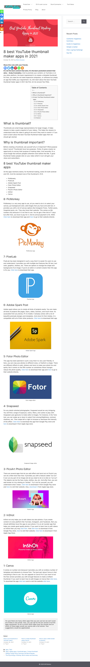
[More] (22, 68)
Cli (22, 370)
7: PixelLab (39, 103)
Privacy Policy (27, 9)
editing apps (13, 651)
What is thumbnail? (39, 93)
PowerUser (26, 4)
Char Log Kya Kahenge (75, 50)
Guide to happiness (73, 44)
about (43, 9)
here (31, 217)
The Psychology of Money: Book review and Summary (22, 655)
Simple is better (72, 47)
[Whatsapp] (18, 68)
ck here (25, 370)
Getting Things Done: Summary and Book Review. (20, 653)
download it (33, 487)
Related (38, 118)
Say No (69, 53)
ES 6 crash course (41, 4)
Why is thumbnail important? (42, 95)
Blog (36, 9)
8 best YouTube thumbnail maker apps (43, 98)
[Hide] (0, 32)
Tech (10, 649)
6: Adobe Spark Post (42, 105)
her (49, 370)
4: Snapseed (40, 109)
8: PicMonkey (40, 101)
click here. (24, 528)
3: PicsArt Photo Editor (42, 111)
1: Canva (38, 116)
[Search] (83, 21)
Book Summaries (56, 4)
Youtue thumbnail (32, 651)
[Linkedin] (12, 68)
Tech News (70, 4)
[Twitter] (8, 68)
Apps (7, 651)
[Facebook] (5, 68)
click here (35, 528)
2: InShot (38, 114)
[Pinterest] (15, 68)
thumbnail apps (22, 651)
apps (7, 649)
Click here (7, 217)
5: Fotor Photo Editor (42, 107)
